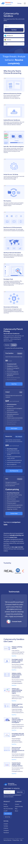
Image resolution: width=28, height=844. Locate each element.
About (16, 811)
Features (6, 806)
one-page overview (17, 547)
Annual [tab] (14, 345)
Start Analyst (14, 428)
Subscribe (20, 792)
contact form (13, 537)
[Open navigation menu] (25, 3)
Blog (16, 808)
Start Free (14, 384)
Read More (14, 655)
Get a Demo (8, 813)
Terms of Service (7, 840)
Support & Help (19, 806)
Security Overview (8, 808)
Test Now (14, 30)
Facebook (6, 832)
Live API (5, 811)
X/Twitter (6, 828)
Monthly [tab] (7, 345)
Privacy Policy (16, 840)
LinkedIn (6, 823)
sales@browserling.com (17, 535)
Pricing (19, 3)
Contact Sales (14, 513)
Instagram (6, 830)
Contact (17, 804)
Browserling (11, 783)
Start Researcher (14, 470)
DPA (21, 840)
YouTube (6, 826)
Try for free (7, 817)
